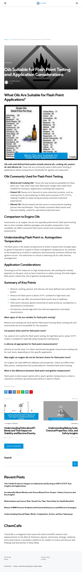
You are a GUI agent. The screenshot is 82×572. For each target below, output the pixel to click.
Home (6, 39)
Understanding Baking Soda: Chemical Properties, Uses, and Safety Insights (62, 430)
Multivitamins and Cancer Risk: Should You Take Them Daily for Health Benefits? (39, 501)
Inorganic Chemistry (12, 423)
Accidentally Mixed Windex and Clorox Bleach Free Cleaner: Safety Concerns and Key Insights (40, 493)
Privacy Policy (45, 557)
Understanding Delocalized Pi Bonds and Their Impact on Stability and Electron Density (19, 430)
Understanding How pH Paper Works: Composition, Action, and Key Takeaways (38, 514)
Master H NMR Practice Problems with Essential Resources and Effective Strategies (40, 507)
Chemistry (9, 63)
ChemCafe (7, 557)
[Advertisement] (41, 21)
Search (8, 457)
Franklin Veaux (15, 81)
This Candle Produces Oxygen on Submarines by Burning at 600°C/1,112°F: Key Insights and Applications (38, 484)
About (6, 559)
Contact (43, 559)
